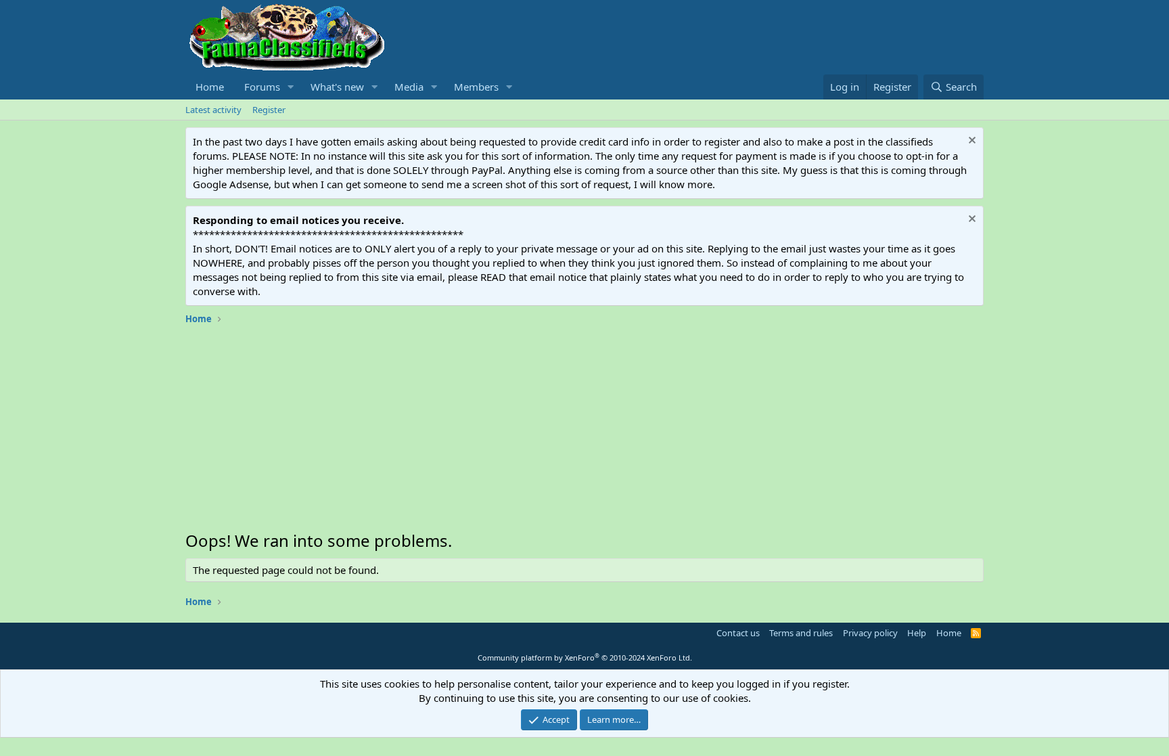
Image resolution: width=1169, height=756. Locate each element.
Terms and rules (801, 633)
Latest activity (213, 110)
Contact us (738, 633)
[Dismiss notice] (970, 142)
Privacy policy (870, 633)
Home (210, 86)
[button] (290, 86)
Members (476, 86)
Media (408, 86)
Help (916, 633)
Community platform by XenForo (585, 657)
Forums (262, 86)
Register (268, 110)
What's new (337, 86)
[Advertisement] (584, 431)
